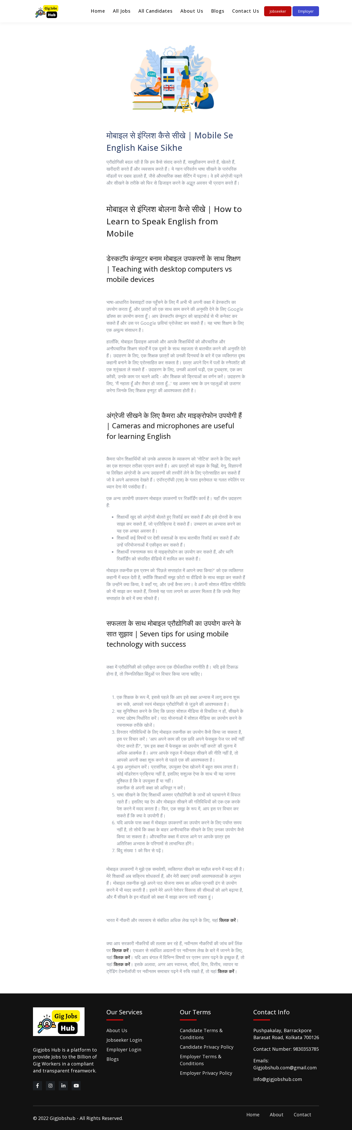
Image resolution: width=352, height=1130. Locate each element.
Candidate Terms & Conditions (201, 1033)
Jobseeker (278, 11)
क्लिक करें (227, 920)
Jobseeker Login (124, 1040)
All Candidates (155, 11)
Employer (306, 11)
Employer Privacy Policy (206, 1073)
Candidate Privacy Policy (206, 1047)
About (276, 1114)
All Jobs (122, 11)
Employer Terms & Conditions (200, 1059)
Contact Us (245, 11)
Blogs (217, 11)
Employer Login (123, 1049)
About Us (191, 11)
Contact (302, 1114)
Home (98, 11)
